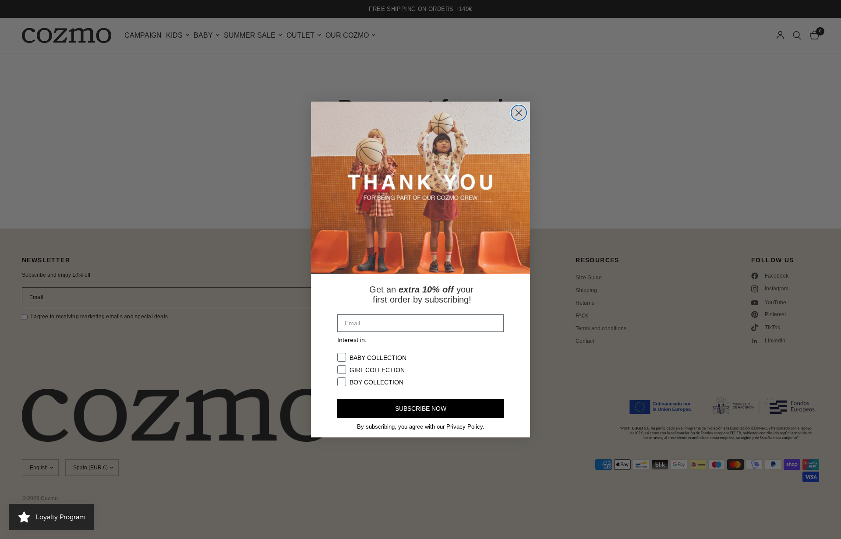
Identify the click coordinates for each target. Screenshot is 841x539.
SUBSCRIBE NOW (420, 408)
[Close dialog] (519, 112)
